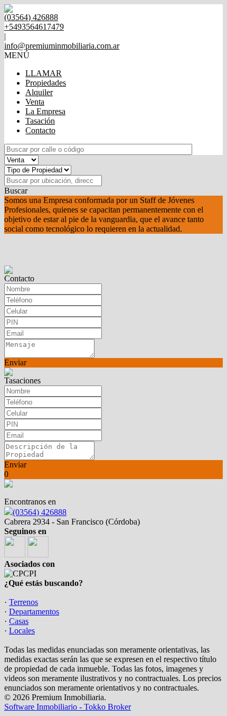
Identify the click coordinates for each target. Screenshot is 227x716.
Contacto (40, 130)
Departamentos (34, 611)
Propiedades (45, 82)
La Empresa (45, 111)
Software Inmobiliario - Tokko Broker (67, 706)
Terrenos (23, 602)
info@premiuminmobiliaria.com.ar (61, 45)
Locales (22, 630)
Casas (19, 621)
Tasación (40, 120)
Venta (34, 101)
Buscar (15, 190)
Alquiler (39, 92)
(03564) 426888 (40, 512)
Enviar (15, 362)
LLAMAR (43, 73)
